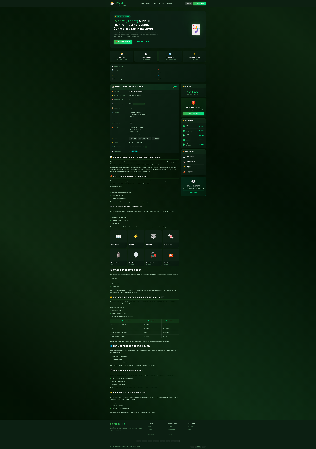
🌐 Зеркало (161, 76)
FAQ (189, 432)
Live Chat (190, 426)
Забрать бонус (193, 113)
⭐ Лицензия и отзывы (164, 79)
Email (189, 429)
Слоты (142, 3)
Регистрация (199, 3)
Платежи (161, 3)
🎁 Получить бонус (123, 42)
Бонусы (148, 3)
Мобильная (151, 434)
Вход (189, 3)
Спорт (155, 3)
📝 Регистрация (116, 70)
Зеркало (169, 3)
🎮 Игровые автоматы (118, 73)
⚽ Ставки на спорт (163, 73)
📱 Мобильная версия (118, 79)
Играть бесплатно (142, 42)
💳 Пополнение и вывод (118, 76)
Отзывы (170, 434)
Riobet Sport (193, 192)
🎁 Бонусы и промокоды (164, 70)
